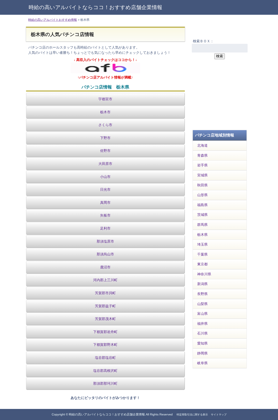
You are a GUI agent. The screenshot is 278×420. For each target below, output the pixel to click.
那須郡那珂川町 (105, 383)
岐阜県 (202, 363)
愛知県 (202, 343)
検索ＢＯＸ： (203, 41)
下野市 (105, 138)
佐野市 (105, 151)
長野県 (202, 294)
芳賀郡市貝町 (105, 293)
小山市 (105, 177)
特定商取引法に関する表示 (192, 414)
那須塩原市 (105, 241)
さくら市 (105, 125)
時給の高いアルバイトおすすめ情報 (52, 19)
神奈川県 (204, 274)
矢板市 (105, 215)
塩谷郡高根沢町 (105, 370)
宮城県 (202, 175)
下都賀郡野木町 (105, 344)
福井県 (202, 323)
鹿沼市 (105, 267)
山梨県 (202, 304)
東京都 (202, 264)
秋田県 (202, 185)
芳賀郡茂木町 (105, 319)
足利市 (105, 228)
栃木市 (105, 112)
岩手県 (202, 165)
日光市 (105, 189)
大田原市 (105, 164)
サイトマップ (219, 414)
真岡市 (105, 202)
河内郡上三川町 (105, 280)
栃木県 (202, 234)
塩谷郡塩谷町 (105, 357)
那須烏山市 (105, 254)
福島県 (202, 205)
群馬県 (202, 224)
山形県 (202, 195)
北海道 (202, 145)
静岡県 (202, 353)
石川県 (202, 333)
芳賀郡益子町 (105, 306)
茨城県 (202, 215)
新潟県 (202, 284)
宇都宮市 (105, 99)
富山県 (202, 313)
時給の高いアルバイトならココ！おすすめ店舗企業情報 (95, 7)
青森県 (202, 155)
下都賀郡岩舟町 (105, 332)
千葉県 (202, 254)
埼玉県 (202, 244)
